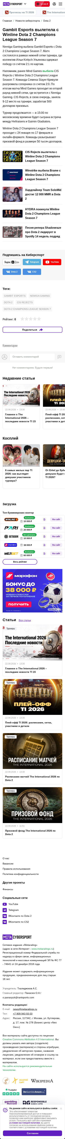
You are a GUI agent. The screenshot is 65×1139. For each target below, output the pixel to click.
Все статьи (25, 620)
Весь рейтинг (20, 562)
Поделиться (29, 329)
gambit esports (14, 295)
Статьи (9, 620)
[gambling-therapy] (11, 1103)
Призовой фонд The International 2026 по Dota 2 (30, 832)
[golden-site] (20, 1081)
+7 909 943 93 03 (22, 1013)
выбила (47, 71)
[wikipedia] (42, 1081)
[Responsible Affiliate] (34, 1103)
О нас (6, 858)
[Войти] (54, 4)
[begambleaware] (34, 1092)
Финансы (8, 889)
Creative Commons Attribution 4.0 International (28, 1039)
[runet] (6, 1081)
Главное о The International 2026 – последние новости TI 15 (20, 418)
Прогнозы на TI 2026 (21, 12)
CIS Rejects (25, 302)
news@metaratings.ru (25, 1009)
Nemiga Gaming (40, 295)
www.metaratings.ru (42, 948)
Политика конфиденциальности (21, 874)
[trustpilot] (11, 1092)
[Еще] (60, 4)
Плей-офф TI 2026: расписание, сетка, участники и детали (28, 724)
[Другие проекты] (15, 4)
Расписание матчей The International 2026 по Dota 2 (32, 778)
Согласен (32, 1133)
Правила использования (16, 868)
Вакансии (8, 863)
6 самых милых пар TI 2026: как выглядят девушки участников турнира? (18, 475)
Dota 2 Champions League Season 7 (27, 309)
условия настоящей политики (24, 1123)
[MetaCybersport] (17, 937)
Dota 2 (8, 302)
